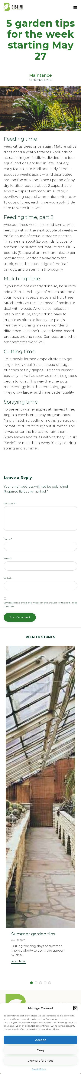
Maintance (40, 75)
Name (8, 538)
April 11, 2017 (18, 940)
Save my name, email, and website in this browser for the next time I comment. (40, 604)
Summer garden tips (33, 934)
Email (8, 558)
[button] (75, 1008)
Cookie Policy (39, 1069)
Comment (10, 503)
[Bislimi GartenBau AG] (14, 7)
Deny (40, 1050)
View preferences (40, 1060)
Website (8, 578)
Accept (40, 1040)
